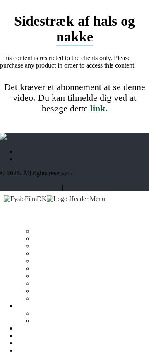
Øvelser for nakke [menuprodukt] (56, 231)
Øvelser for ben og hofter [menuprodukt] (66, 283)
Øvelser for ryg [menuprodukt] (52, 246)
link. (99, 108)
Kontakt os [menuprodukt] (31, 335)
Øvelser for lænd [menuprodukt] (54, 253)
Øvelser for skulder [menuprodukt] (58, 238)
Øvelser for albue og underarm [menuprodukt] (73, 268)
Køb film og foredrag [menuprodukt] (44, 328)
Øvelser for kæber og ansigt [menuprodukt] (69, 291)
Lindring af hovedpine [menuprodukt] (62, 298)
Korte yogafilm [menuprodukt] (52, 313)
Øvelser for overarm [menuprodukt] (59, 261)
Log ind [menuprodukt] (27, 343)
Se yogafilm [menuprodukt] (32, 306)
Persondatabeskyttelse (28, 187)
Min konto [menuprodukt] (30, 350)
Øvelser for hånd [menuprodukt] (55, 276)
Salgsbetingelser (89, 187)
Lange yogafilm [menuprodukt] (53, 320)
